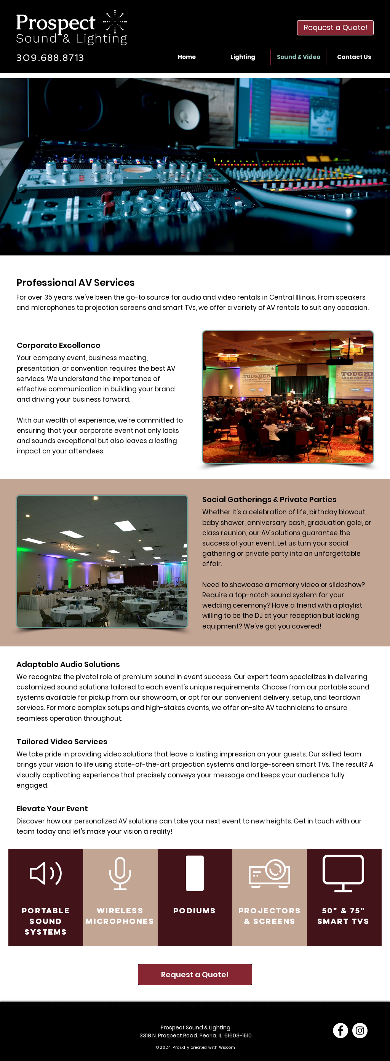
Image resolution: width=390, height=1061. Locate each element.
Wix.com (227, 1047)
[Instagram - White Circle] (360, 1030)
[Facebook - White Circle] (340, 1030)
